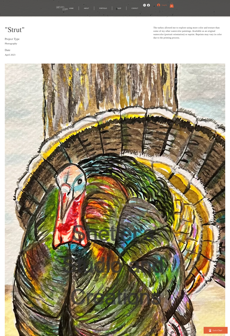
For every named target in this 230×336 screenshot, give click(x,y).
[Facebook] (148, 5)
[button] (172, 5)
